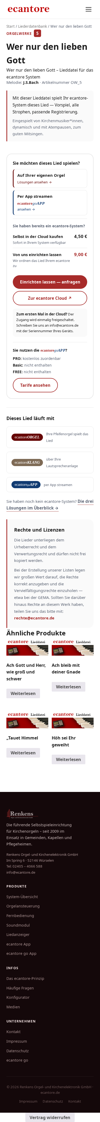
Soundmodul (18, 925)
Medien (13, 1006)
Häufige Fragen (20, 988)
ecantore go (17, 1060)
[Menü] (88, 9)
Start (10, 26)
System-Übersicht (22, 896)
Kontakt (13, 1031)
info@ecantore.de (64, 325)
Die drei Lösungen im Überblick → (50, 505)
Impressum (16, 1041)
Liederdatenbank (32, 26)
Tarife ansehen (35, 385)
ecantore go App (21, 953)
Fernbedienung (20, 915)
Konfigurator (18, 997)
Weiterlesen (23, 693)
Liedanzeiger (18, 934)
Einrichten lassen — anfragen (50, 282)
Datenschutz (17, 1050)
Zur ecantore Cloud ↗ (50, 298)
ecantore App (18, 944)
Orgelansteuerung (23, 906)
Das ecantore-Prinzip (25, 978)
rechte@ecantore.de (34, 617)
